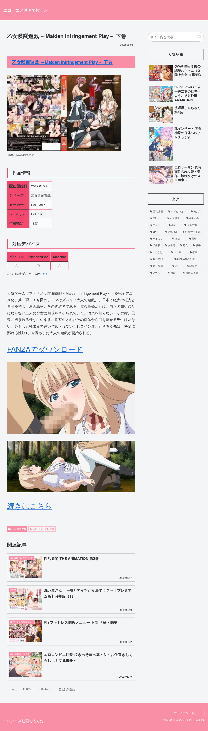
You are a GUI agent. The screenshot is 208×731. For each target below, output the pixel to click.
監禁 (52, 529)
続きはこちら (29, 505)
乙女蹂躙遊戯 (19, 529)
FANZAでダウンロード (45, 349)
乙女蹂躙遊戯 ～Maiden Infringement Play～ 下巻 (62, 62)
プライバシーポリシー (188, 713)
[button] (199, 37)
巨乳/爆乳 (38, 529)
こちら (44, 274)
